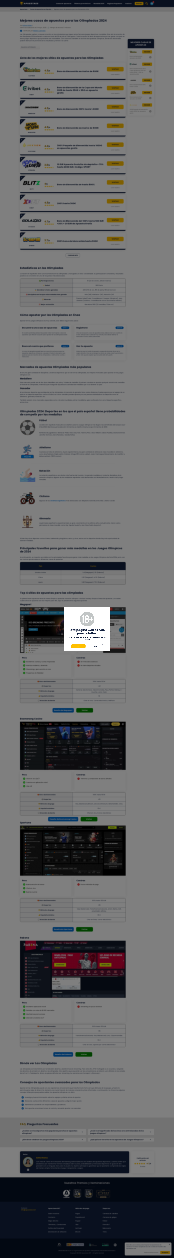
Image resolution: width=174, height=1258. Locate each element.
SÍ (78, 646)
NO (95, 646)
